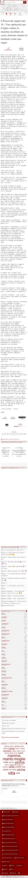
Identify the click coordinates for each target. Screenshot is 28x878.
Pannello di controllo (20, 857)
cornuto (7, 751)
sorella (18, 767)
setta (12, 767)
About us (5, 865)
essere (23, 751)
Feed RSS (5, 873)
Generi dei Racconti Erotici (8, 834)
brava (5, 748)
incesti (21, 50)
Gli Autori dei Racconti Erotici (9, 838)
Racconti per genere (5, 611)
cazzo (17, 748)
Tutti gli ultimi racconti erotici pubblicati (11, 737)
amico (12, 746)
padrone (12, 762)
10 (25, 434)
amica (6, 746)
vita (11, 773)
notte (5, 762)
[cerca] (24, 2)
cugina (14, 751)
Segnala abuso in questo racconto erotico (10, 439)
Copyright (20, 865)
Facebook (14, 873)
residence (19, 765)
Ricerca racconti (6, 861)
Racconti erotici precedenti (8, 605)
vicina (21, 769)
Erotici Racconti (6, 811)
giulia (12, 753)
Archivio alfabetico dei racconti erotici (11, 815)
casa (11, 748)
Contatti (12, 865)
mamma (14, 755)
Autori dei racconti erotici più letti (10, 842)
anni (22, 746)
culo (18, 751)
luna (15, 753)
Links (12, 869)
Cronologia (16, 811)
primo (7, 765)
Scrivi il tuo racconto (7, 857)
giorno (7, 753)
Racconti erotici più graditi (8, 827)
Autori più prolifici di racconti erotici (10, 854)
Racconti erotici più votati (8, 823)
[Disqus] (14, 487)
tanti (10, 769)
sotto (23, 767)
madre (20, 753)
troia (14, 770)
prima (20, 762)
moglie (19, 759)
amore (17, 746)
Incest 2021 (8, 50)
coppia (22, 748)
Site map (5, 869)
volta (18, 773)
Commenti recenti (7, 831)
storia (5, 770)
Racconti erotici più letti (8, 819)
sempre (5, 767)
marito (8, 759)
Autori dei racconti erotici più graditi (10, 850)
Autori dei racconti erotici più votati (10, 846)
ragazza (12, 765)
